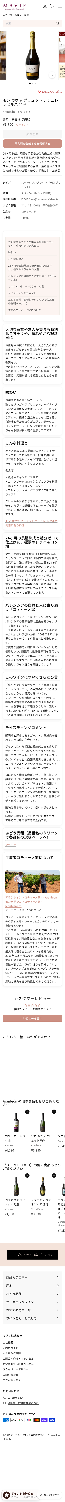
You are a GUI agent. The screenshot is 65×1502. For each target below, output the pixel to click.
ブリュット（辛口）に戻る (35, 1255)
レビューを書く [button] (32, 1018)
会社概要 (8, 1342)
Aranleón (9, 112)
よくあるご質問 (12, 1353)
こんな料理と (16, 259)
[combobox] (32, 23)
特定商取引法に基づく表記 (18, 1364)
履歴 (26, 15)
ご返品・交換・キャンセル (18, 1358)
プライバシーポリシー (15, 1369)
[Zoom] (52, 75)
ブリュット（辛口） (18, 1164)
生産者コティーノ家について (24, 310)
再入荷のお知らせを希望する (32, 143)
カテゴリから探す (12, 15)
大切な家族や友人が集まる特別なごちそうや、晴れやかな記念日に (31, 243)
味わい (12, 252)
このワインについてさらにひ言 (26, 286)
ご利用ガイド (10, 1347)
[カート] (52, 6)
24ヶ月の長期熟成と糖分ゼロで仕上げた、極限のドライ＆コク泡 (30, 267)
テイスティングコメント (22, 293)
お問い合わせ (10, 1374)
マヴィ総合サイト (13, 1380)
